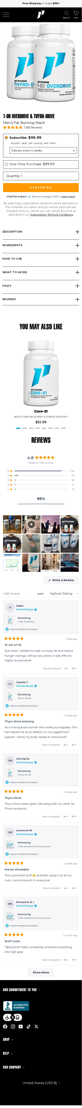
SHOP (6, 1039)
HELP (6, 1053)
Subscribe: (25, 138)
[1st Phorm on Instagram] (13, 1026)
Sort (41, 594)
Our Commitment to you (20, 990)
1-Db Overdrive (26, 621)
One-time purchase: (32, 164)
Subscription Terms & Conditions (51, 214)
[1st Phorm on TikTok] (28, 1026)
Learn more (68, 196)
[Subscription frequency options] (41, 150)
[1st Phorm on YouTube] (21, 1026)
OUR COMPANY (12, 1067)
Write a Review (65, 581)
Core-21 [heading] (41, 411)
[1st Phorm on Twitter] (36, 1026)
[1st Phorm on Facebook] (5, 1026)
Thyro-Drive (24, 698)
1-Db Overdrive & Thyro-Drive (34, 846)
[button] (22, 127)
